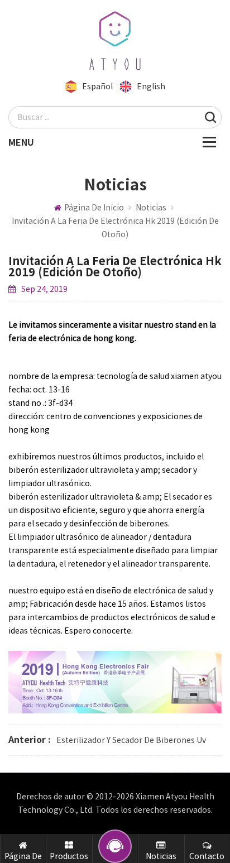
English (151, 86)
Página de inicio (94, 208)
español (97, 86)
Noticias (151, 208)
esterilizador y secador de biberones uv (131, 740)
